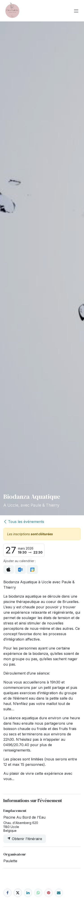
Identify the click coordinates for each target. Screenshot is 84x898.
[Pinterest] (48, 893)
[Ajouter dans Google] (32, 569)
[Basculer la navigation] (76, 10)
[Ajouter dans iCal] (8, 569)
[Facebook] (7, 893)
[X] (18, 893)
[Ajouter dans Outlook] (20, 569)
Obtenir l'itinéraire (26, 838)
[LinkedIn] (28, 893)
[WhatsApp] (38, 893)
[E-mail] (59, 893)
